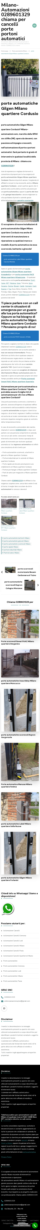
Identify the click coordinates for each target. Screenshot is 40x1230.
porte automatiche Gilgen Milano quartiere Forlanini (16, 879)
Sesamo (4, 286)
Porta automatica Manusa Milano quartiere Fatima (16, 785)
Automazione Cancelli (11, 930)
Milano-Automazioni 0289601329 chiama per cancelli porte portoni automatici (15, 22)
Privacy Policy (6, 1157)
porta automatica (29, 1152)
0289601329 (7, 165)
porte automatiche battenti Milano (17, 538)
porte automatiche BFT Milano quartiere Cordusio (8, 528)
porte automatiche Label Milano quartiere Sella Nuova (16, 825)
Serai (18, 283)
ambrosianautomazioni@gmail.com (17, 1001)
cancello (25, 1140)
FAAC (33, 280)
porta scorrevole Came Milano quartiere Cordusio (9, 511)
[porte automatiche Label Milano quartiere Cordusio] (27, 503)
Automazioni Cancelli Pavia (13, 951)
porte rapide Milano (11, 547)
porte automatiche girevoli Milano (16, 541)
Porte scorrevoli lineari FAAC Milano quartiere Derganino (17, 642)
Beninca (13, 283)
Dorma (10, 286)
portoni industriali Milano (13, 550)
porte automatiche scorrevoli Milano (17, 544)
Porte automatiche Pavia (12, 981)
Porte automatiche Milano (13, 976)
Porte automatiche (10, 961)
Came (3, 283)
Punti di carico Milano (11, 553)
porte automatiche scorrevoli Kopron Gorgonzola (18, 736)
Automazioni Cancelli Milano (13, 946)
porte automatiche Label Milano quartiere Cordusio (26, 511)
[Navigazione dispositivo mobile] (34, 25)
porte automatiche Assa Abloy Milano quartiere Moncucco (18, 682)
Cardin (22, 286)
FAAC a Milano (6, 1143)
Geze (31, 283)
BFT (7, 283)
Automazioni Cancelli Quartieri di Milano (18, 956)
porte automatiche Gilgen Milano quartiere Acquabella (16, 272)
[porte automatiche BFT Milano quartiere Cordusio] (9, 520)
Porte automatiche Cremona (13, 966)
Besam (16, 286)
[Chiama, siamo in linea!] (35, 1225)
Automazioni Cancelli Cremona (14, 935)
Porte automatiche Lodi (12, 971)
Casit (34, 286)
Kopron (4, 289)
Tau (9, 289)
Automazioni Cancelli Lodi (13, 941)
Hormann (28, 286)
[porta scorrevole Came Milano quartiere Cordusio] (9, 503)
